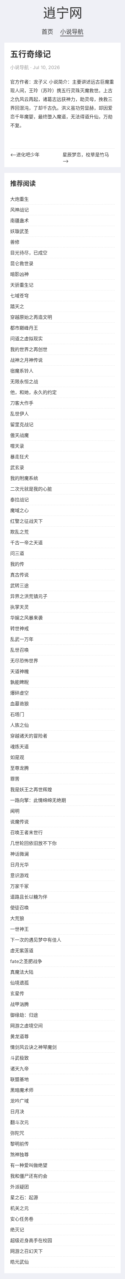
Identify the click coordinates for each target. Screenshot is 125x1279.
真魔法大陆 (21, 972)
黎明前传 (19, 1144)
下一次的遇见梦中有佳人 (35, 940)
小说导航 (71, 32)
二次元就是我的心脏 (31, 489)
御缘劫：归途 (24, 1015)
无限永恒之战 (24, 381)
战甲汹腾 (19, 1004)
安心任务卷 (21, 1219)
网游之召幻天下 (26, 1251)
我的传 (17, 564)
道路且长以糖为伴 (28, 897)
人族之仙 (19, 725)
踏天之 (17, 306)
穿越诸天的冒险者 (28, 736)
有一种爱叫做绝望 (28, 1165)
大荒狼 (17, 918)
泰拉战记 (19, 500)
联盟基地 (19, 1079)
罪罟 (14, 779)
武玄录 (17, 467)
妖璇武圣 (19, 231)
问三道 (17, 553)
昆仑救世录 (21, 263)
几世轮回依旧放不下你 (33, 843)
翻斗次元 (19, 1122)
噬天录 (17, 446)
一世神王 (19, 929)
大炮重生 (19, 199)
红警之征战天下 (26, 521)
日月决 (17, 1111)
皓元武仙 (19, 1262)
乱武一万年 (21, 639)
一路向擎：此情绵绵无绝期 (38, 800)
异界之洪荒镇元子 (28, 596)
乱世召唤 (19, 650)
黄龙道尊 (19, 1036)
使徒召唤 (19, 908)
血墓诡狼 (19, 704)
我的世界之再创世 (28, 349)
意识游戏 (19, 875)
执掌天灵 (19, 607)
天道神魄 (19, 671)
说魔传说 (19, 822)
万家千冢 (19, 886)
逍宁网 (62, 13)
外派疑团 (19, 1187)
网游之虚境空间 (26, 1026)
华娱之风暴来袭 (26, 618)
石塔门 (17, 714)
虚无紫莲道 (21, 950)
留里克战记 (21, 424)
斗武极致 (19, 1058)
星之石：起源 (24, 1197)
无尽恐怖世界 (24, 661)
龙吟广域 (19, 1101)
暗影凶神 (19, 274)
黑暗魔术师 (21, 1090)
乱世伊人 (19, 414)
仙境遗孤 (19, 983)
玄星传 (17, 993)
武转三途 (19, 585)
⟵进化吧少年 (25, 155)
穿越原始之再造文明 (31, 317)
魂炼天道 (19, 746)
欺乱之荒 (19, 532)
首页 (47, 32)
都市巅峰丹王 (24, 328)
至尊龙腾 (19, 768)
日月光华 (19, 865)
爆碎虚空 (19, 693)
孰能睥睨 (19, 682)
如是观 (17, 757)
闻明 (14, 811)
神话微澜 (19, 854)
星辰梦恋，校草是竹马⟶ (86, 158)
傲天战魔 (19, 435)
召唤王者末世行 (26, 832)
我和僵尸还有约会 (28, 1176)
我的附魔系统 (24, 478)
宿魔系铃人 (21, 371)
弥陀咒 (17, 1133)
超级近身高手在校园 (31, 1240)
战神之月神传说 (26, 360)
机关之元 (19, 1208)
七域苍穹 (19, 296)
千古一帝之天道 (26, 542)
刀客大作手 (21, 403)
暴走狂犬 (19, 457)
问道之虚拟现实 (26, 339)
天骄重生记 (21, 285)
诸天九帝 (19, 1069)
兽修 (14, 242)
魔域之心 (19, 510)
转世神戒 (19, 628)
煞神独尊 (19, 1154)
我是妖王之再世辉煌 (31, 789)
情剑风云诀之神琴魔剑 (33, 1047)
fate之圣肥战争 (26, 961)
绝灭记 (17, 1230)
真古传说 (19, 575)
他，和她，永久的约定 (33, 392)
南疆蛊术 (19, 220)
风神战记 (19, 210)
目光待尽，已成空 (28, 253)
